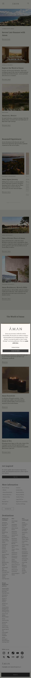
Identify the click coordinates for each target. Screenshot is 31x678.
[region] (15, 339)
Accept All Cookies (15, 350)
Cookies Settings (15, 347)
